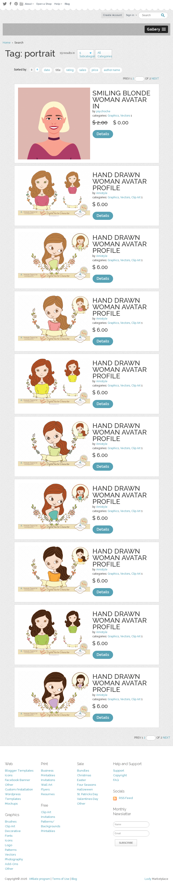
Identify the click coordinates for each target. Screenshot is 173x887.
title (58, 70)
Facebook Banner (17, 780)
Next (155, 78)
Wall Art (46, 784)
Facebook (10, 4)
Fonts (8, 835)
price (95, 70)
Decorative (13, 831)
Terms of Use (60, 878)
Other (9, 784)
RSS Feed (126, 798)
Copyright (120, 775)
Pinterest (16, 3)
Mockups (11, 803)
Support (118, 770)
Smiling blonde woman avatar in (121, 99)
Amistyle (101, 193)
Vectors (125, 115)
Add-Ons (11, 864)
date (47, 70)
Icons (8, 775)
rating (70, 70)
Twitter (4, 3)
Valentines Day (87, 799)
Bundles (83, 770)
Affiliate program (39, 878)
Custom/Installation (19, 789)
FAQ (116, 780)
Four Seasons (86, 784)
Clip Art (136, 197)
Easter (81, 780)
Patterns (10, 850)
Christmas (84, 775)
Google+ (22, 4)
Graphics (113, 115)
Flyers (45, 789)
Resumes (48, 794)
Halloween (85, 789)
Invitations (48, 780)
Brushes (10, 821)
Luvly (148, 878)
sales (82, 70)
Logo (8, 845)
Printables (48, 775)
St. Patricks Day (87, 794)
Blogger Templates (19, 770)
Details (103, 134)
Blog (74, 878)
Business (47, 770)
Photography (14, 859)
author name (112, 70)
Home (7, 42)
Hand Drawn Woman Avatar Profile (119, 181)
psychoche (103, 111)
